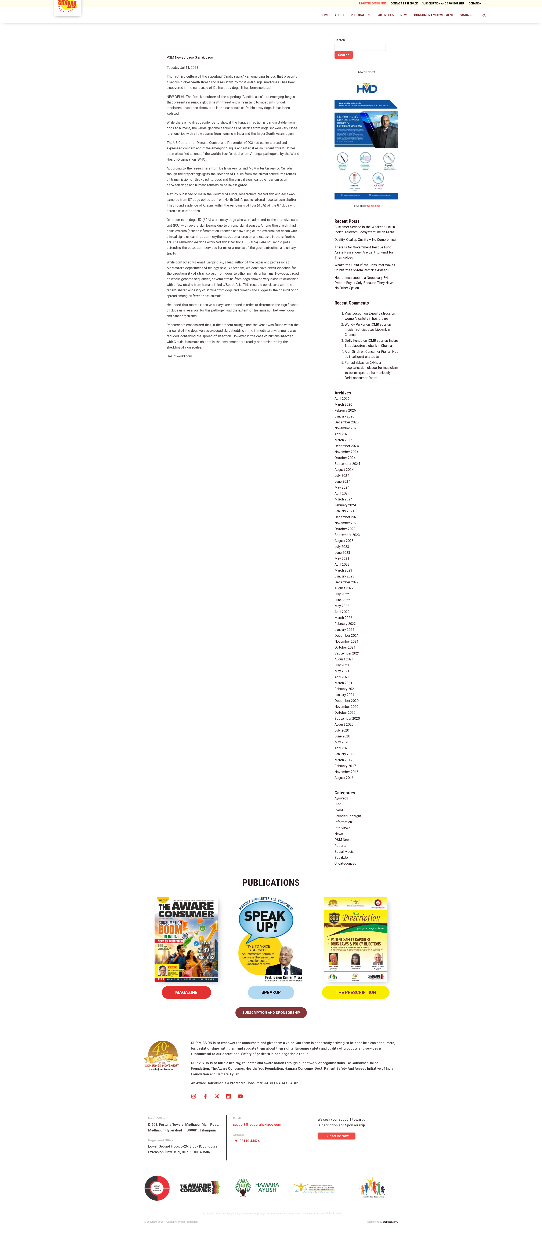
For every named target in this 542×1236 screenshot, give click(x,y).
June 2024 (342, 482)
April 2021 (342, 677)
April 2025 (342, 434)
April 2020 (342, 748)
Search (340, 40)
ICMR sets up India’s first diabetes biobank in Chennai (368, 329)
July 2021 (342, 665)
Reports (341, 846)
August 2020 (344, 724)
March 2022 (343, 618)
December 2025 (347, 422)
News (404, 15)
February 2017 (345, 766)
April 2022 (342, 612)
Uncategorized (345, 863)
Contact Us (373, 205)
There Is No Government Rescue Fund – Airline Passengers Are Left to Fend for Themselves (364, 252)
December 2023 (347, 517)
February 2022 (345, 624)
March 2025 (343, 440)
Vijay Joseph (354, 313)
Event (339, 810)
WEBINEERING (390, 1221)
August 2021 (344, 659)
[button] (340, 15)
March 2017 (343, 760)
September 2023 (347, 535)
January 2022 (344, 630)
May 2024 (342, 487)
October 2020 (345, 713)
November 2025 (346, 428)
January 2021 (344, 695)
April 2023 (342, 564)
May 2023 (342, 559)
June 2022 (342, 600)
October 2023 (345, 529)
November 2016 (346, 772)
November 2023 (346, 523)
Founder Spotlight (348, 816)
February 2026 (345, 410)
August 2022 (344, 588)
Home (325, 15)
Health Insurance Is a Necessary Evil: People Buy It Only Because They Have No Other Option (364, 283)
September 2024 (347, 464)
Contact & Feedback (404, 3)
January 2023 (344, 576)
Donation (475, 3)
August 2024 (344, 470)
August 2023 (344, 541)
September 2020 (347, 719)
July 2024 (342, 476)
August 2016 (344, 778)
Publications (361, 15)
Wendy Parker (355, 324)
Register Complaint (372, 3)
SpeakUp (341, 858)
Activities (386, 15)
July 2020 (342, 730)
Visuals (466, 15)
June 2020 (342, 736)
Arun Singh (352, 352)
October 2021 (345, 647)
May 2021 (342, 671)
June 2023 (342, 553)
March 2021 (343, 683)
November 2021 (346, 641)
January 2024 (344, 511)
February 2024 (345, 505)
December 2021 (347, 636)
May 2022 (342, 606)
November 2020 (346, 707)
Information (343, 822)
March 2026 (343, 404)
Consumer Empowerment (434, 15)
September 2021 (347, 653)
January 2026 (344, 416)
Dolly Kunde (353, 341)
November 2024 (346, 452)
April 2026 (342, 399)
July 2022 (342, 594)
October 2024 (345, 458)
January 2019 (344, 754)
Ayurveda (341, 798)
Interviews (342, 828)
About (339, 15)
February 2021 (345, 689)
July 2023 (342, 547)
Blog (338, 804)
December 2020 (347, 701)
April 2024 (342, 493)
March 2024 (343, 499)
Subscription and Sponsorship (443, 3)
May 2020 (342, 742)
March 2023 (343, 570)
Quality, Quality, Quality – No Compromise (365, 240)
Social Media (344, 852)
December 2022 (347, 582)
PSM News (175, 57)
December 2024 (347, 446)
